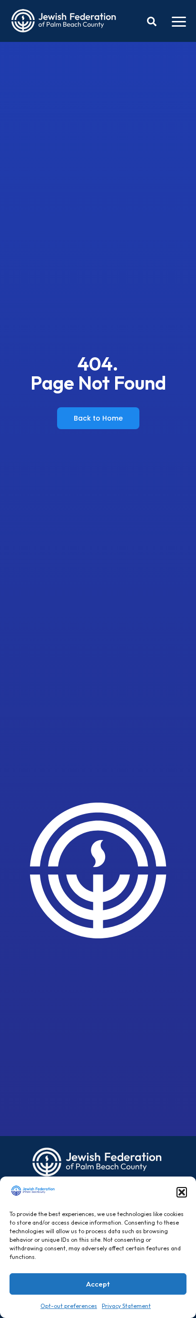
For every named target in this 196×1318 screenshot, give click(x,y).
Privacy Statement (126, 1305)
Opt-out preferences (68, 1305)
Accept (98, 1283)
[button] (181, 1192)
